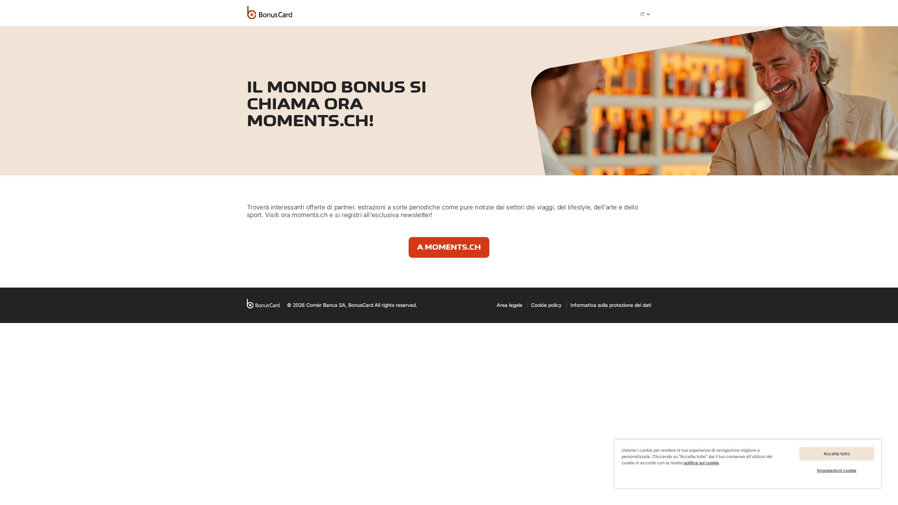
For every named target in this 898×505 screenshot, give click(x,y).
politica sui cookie (701, 462)
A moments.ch (449, 247)
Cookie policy (546, 305)
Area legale (509, 305)
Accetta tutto (837, 453)
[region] (748, 463)
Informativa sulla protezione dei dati (610, 305)
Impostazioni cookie (836, 470)
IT (643, 14)
